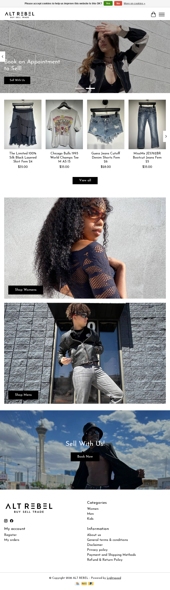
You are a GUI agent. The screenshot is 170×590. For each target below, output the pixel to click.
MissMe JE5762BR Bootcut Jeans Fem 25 (147, 157)
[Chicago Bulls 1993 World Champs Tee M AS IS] (64, 124)
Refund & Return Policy (105, 560)
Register (10, 535)
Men (90, 514)
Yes (108, 3)
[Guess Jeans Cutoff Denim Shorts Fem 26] (105, 124)
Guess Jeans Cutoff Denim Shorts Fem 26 (105, 157)
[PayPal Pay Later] (91, 584)
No (118, 3)
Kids (90, 519)
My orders (11, 540)
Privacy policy (97, 550)
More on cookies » (134, 3)
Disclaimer (95, 545)
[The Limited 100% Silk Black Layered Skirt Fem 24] (22, 124)
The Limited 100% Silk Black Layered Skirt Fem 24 (22, 157)
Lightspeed (114, 578)
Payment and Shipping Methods (111, 555)
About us (94, 535)
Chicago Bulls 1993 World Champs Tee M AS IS (64, 157)
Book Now (85, 456)
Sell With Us (17, 80)
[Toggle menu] (162, 14)
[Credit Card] (77, 584)
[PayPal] (84, 584)
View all (85, 180)
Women (92, 509)
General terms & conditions (107, 540)
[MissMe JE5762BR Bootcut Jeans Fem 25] (147, 124)
